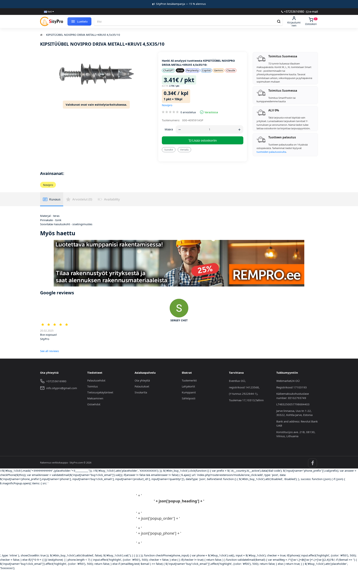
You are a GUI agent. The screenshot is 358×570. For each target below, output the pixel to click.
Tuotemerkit (189, 380)
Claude (230, 70)
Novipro (167, 105)
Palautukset (142, 386)
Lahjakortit (188, 386)
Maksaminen (95, 398)
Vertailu (184, 149)
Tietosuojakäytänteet (100, 392)
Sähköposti (188, 398)
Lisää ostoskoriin (204, 140)
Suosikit (168, 149)
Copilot (206, 70)
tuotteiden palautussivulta (271, 151)
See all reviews (49, 351)
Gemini (218, 70)
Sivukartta (141, 392)
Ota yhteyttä (142, 380)
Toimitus (92, 386)
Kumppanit (189, 392)
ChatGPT (168, 70)
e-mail (313, 11)
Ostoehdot (93, 404)
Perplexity (192, 70)
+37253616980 (293, 11)
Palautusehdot (96, 380)
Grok (180, 70)
